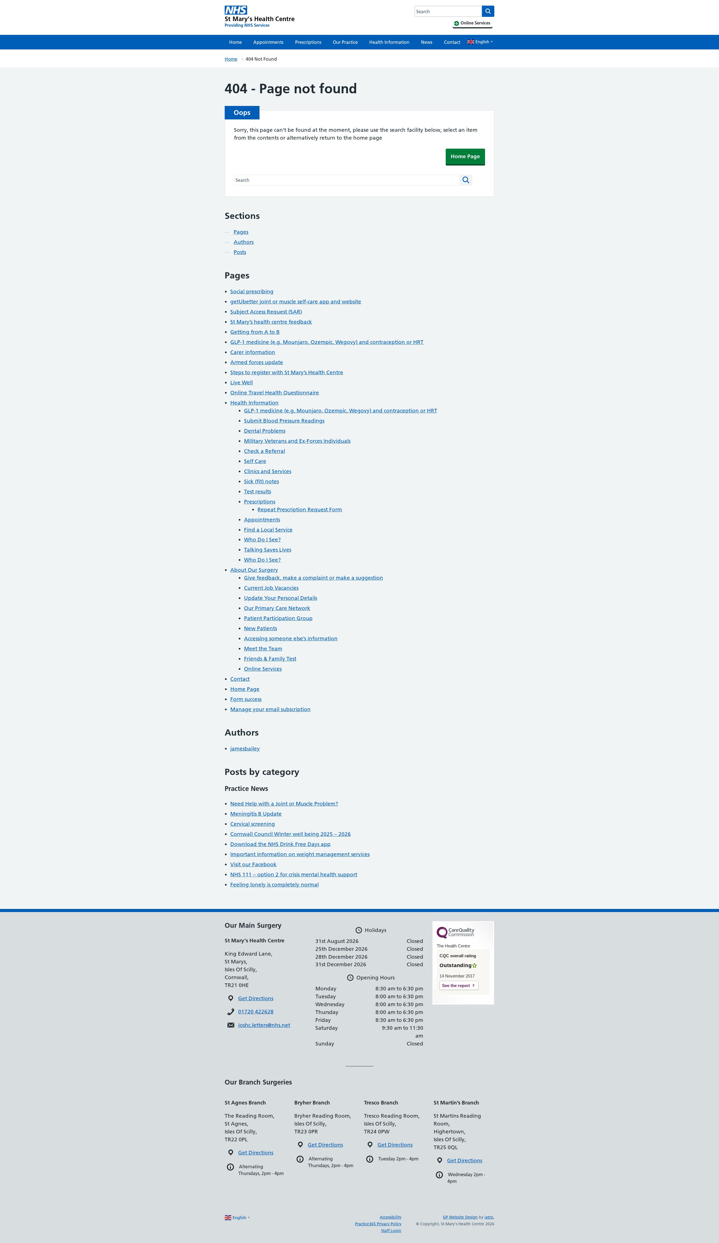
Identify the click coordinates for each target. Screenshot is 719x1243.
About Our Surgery (254, 570)
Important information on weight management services (300, 854)
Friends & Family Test (270, 658)
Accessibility (390, 1217)
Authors (244, 242)
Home (235, 42)
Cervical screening (252, 824)
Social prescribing (252, 291)
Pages (241, 232)
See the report (456, 985)
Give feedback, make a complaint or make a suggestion (313, 578)
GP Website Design (460, 1217)
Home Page (465, 156)
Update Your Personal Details (280, 598)
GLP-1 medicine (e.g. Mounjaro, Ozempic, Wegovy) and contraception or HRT (327, 342)
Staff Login (391, 1230)
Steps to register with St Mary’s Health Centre (286, 372)
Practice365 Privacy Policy (378, 1223)
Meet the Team (263, 648)
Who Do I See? (262, 539)
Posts (240, 252)
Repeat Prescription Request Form (300, 509)
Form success (245, 699)
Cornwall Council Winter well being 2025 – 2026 (290, 834)
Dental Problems (264, 431)
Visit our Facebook (253, 864)
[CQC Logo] (455, 937)
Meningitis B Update (256, 814)
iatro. (489, 1217)
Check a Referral (264, 451)
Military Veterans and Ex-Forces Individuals (297, 441)
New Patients (260, 628)
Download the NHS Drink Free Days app (280, 844)
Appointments (268, 42)
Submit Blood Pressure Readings (284, 421)
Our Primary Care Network (277, 608)
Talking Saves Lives (267, 549)
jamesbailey (245, 748)
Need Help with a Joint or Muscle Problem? (284, 803)
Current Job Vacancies (271, 588)
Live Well (241, 382)
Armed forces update (256, 362)
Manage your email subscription (270, 709)
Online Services (263, 669)
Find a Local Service (268, 530)
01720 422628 (256, 1011)
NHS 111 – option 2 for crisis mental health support (293, 874)
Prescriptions (308, 42)
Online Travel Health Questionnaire (274, 392)
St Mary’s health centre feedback (271, 322)
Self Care (255, 461)
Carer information (252, 352)
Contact (452, 42)
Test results (257, 491)
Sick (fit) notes (261, 481)
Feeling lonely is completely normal (274, 884)
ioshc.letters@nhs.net (264, 1025)
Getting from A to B (255, 332)
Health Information (389, 42)
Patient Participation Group (278, 618)
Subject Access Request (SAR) (266, 312)
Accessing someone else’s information (291, 638)
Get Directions (255, 998)
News (426, 42)
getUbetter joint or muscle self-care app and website (295, 301)
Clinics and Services (267, 471)
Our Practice (345, 42)
